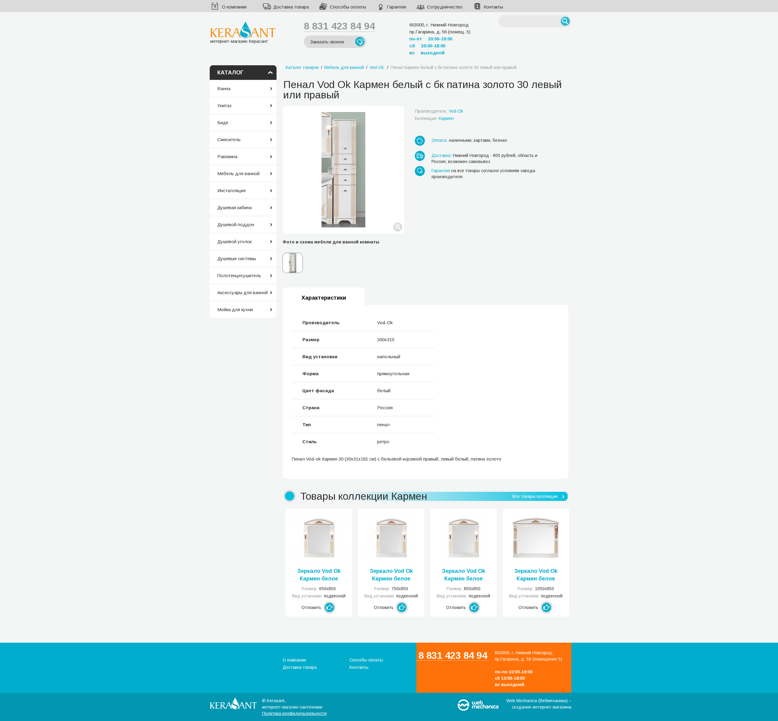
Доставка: (442, 155)
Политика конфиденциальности (294, 713)
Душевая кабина (234, 207)
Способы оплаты (348, 6)
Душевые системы (236, 258)
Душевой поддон (235, 224)
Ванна (223, 88)
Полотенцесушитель (239, 275)
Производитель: (439, 111)
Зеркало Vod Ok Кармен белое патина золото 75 (391, 575)
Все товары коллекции (535, 496)
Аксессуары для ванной (242, 292)
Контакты (493, 6)
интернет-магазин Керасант (239, 41)
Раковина (227, 156)
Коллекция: (434, 118)
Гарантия (396, 6)
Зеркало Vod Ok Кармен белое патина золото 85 (463, 575)
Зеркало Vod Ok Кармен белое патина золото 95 (536, 575)
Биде (222, 122)
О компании (234, 6)
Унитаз (224, 105)
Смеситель (229, 139)
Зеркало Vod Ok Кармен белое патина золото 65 (319, 575)
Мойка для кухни (235, 309)
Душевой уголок (234, 241)
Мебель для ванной (238, 173)
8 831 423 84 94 (339, 26)
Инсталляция (231, 190)
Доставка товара (291, 6)
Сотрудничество (445, 6)
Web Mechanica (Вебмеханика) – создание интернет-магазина (538, 703)
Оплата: (440, 140)
